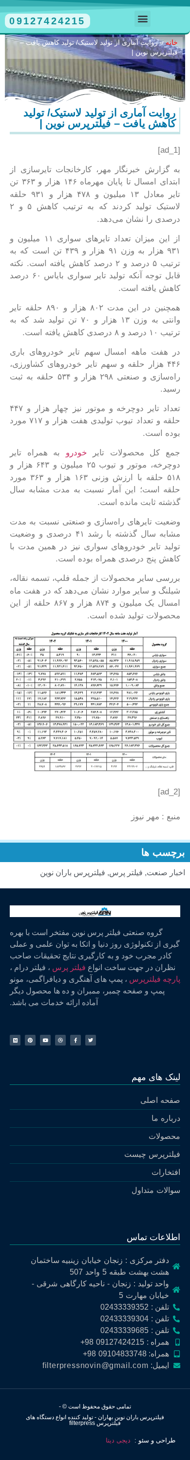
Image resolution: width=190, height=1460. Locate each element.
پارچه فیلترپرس (154, 979)
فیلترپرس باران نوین (72, 872)
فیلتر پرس (126, 872)
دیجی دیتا (118, 1440)
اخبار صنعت (166, 872)
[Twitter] (90, 1040)
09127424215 (47, 21)
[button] (142, 19)
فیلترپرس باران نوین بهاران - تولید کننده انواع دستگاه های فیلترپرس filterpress (95, 1420)
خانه (172, 42)
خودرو (76, 452)
